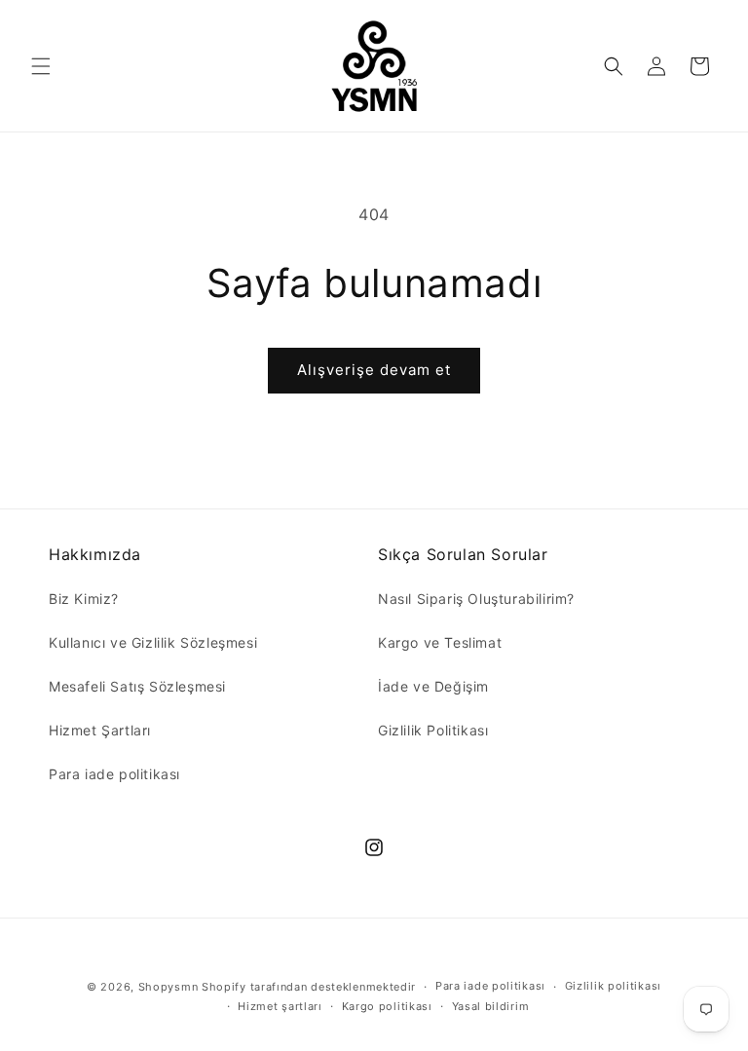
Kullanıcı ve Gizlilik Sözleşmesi (153, 642)
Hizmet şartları (280, 1006)
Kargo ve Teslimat (440, 642)
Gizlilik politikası (613, 986)
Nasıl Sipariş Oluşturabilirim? (476, 598)
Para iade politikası (114, 774)
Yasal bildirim (491, 1006)
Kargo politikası (387, 1006)
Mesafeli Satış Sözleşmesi (137, 686)
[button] (40, 66)
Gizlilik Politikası (433, 730)
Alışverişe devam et (374, 369)
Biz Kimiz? (84, 598)
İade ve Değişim (433, 686)
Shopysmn (168, 987)
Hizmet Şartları (100, 730)
